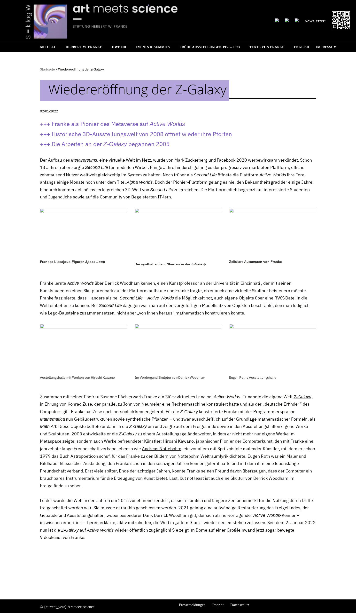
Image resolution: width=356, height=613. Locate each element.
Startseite (47, 69)
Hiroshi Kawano (178, 441)
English (301, 47)
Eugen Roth (259, 456)
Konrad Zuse (80, 404)
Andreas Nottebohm (161, 448)
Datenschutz (239, 605)
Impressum (326, 47)
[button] (58, 47)
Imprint (218, 605)
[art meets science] (137, 21)
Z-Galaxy (302, 396)
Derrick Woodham (122, 283)
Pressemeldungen (192, 605)
